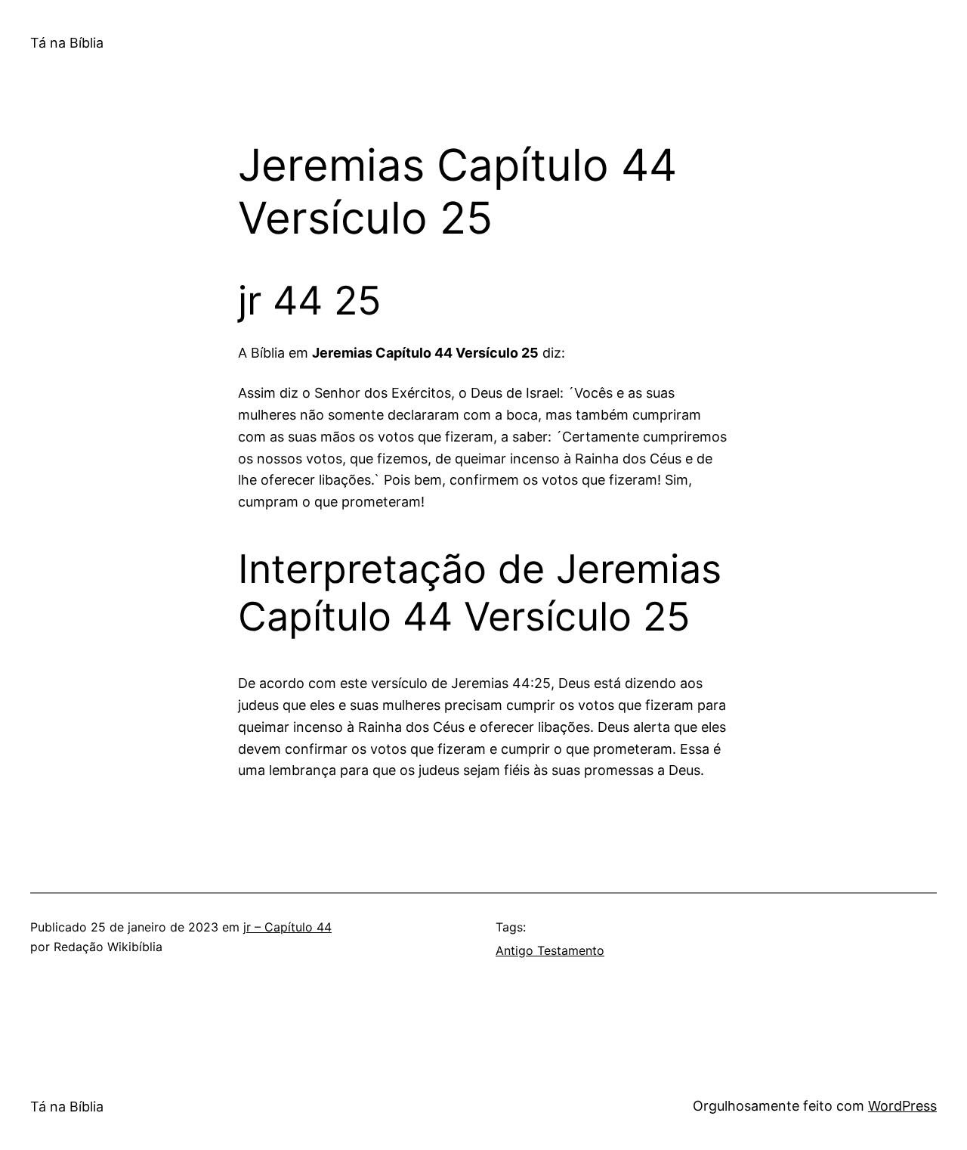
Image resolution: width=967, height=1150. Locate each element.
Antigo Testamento (550, 950)
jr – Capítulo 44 (287, 927)
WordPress (902, 1106)
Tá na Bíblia (66, 43)
